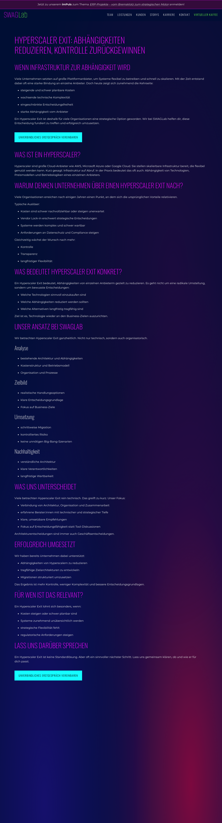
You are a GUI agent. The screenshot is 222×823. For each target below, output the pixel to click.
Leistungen (124, 15)
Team (110, 15)
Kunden (141, 15)
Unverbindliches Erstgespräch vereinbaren (48, 137)
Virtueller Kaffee (206, 15)
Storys (154, 15)
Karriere (169, 15)
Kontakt (184, 15)
